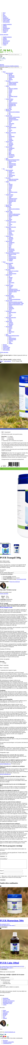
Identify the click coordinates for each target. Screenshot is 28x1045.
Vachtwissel (11, 308)
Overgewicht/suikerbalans (14, 299)
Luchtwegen (8, 126)
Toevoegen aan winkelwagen (6, 574)
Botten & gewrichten (13, 82)
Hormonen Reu (12, 104)
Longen (10, 130)
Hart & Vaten (9, 109)
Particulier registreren (5, 66)
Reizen (10, 106)
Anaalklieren (11, 148)
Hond (4, 12)
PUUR (4, 1015)
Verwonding (11, 282)
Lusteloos (11, 166)
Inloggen (5, 27)
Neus (10, 131)
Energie (10, 74)
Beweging (8, 80)
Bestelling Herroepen (7, 1002)
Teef (10, 114)
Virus (10, 342)
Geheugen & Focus (13, 289)
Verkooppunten (6, 28)
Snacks (10, 78)
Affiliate (5, 25)
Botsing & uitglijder (13, 88)
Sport (7, 158)
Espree (4, 1010)
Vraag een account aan (14, 581)
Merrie (10, 298)
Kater (10, 207)
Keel (10, 128)
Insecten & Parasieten (13, 215)
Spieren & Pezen (12, 84)
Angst (10, 101)
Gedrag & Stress (9, 99)
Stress (10, 108)
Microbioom (11, 75)
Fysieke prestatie (12, 83)
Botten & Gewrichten (13, 179)
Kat (4, 14)
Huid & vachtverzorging (14, 117)
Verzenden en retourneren (9, 1000)
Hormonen (8, 110)
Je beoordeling (3, 858)
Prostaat (10, 139)
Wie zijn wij (5, 29)
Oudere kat (8, 236)
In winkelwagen (4, 927)
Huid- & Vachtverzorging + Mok (16, 303)
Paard (4, 15)
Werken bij (5, 30)
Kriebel (10, 121)
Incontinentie (12, 136)
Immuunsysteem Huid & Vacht (16, 304)
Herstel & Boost (12, 256)
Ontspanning (11, 77)
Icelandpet (5, 1013)
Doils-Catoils (6, 1011)
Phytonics (5, 1014)
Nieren (10, 137)
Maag (10, 153)
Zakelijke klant (6, 982)
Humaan (5, 16)
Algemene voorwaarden (8, 1041)
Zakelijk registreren (7, 24)
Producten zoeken (4, 54)
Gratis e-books (6, 20)
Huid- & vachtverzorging (14, 214)
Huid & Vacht (9, 115)
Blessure (10, 184)
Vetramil (5, 1018)
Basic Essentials (9, 73)
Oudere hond (9, 141)
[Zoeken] (1, 56)
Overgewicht (12, 155)
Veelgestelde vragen (7, 1003)
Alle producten (6, 21)
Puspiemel (11, 140)
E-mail (2, 873)
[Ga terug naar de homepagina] (6, 53)
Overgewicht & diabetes (14, 112)
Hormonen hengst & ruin (14, 290)
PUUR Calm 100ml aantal (6, 967)
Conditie (10, 212)
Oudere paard (9, 321)
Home (1, 361)
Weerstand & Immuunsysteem (12, 159)
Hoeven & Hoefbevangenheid (15, 302)
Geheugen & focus (13, 198)
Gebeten (10, 90)
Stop (4, 1016)
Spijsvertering (9, 146)
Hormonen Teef (12, 105)
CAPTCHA (3, 985)
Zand (10, 333)
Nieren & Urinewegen (11, 132)
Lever (10, 152)
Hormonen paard (9, 295)
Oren (10, 93)
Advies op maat (6, 19)
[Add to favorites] (0, 362)
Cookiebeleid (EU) (7, 1043)
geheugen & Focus (13, 102)
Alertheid (11, 143)
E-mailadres (4, 977)
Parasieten (11, 157)
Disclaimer (5, 1040)
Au (9, 87)
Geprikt (10, 91)
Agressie (11, 100)
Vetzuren (11, 79)
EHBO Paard (9, 274)
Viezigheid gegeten (13, 96)
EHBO (7, 86)
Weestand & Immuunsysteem (12, 335)
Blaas (10, 133)
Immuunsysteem (12, 118)
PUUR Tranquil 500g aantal (6, 572)
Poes (10, 210)
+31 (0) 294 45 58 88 (21, 579)
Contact (4, 32)
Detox (10, 135)
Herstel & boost (12, 163)
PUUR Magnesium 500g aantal (7, 925)
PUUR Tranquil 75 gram (6, 607)
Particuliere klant (7, 983)
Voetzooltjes (11, 123)
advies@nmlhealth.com (5, 763)
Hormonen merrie (13, 291)
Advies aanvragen (4, 593)
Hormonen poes (12, 201)
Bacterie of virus (12, 161)
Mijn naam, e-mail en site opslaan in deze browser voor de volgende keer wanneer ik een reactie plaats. (13, 876)
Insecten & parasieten (13, 119)
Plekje (10, 95)
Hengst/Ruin (11, 296)
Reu (9, 113)
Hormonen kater (12, 199)
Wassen (10, 124)
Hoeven (10, 272)
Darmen (10, 149)
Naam (2, 870)
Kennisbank (5, 18)
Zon (9, 97)
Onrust (10, 92)
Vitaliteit (10, 145)
